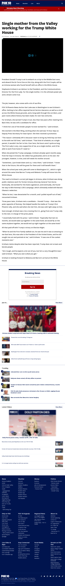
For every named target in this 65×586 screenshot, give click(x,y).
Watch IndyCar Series (56, 557)
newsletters (62, 576)
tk (53, 576)
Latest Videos (7, 407)
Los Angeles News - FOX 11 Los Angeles (39, 516)
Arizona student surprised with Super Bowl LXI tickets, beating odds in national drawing (30, 333)
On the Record (22, 529)
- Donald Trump (55, 491)
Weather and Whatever (24, 535)
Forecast (20, 481)
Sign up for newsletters (24, 548)
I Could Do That (22, 527)
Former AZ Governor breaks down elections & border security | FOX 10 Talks (21, 449)
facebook (41, 576)
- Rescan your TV (55, 531)
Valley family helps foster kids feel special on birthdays (15, 456)
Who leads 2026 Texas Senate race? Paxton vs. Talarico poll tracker (28, 344)
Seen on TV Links (6, 504)
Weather (21, 479)
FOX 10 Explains (6, 487)
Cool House (5, 523)
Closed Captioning (55, 518)
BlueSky (36, 556)
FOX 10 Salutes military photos (24, 551)
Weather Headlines (23, 485)
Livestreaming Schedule (8, 550)
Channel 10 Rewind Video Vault (7, 520)
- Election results (55, 483)
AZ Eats (20, 516)
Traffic (3, 507)
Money (36, 479)
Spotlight (4, 536)
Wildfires (20, 487)
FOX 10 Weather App (7, 554)
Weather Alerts (22, 491)
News (4, 479)
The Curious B (21, 520)
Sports (3, 505)
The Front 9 (21, 523)
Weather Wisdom (22, 496)
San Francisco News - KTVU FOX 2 (40, 520)
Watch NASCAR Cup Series (56, 554)
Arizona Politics (54, 485)
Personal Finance (38, 487)
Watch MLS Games (55, 568)
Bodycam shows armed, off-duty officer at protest (26, 378)
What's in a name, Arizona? (22, 537)
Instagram (37, 548)
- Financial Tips (38, 489)
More (38, 3)
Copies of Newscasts (56, 521)
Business (36, 481)
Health (3, 489)
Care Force (5, 518)
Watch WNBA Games (56, 566)
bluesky (56, 576)
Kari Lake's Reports (14, 36)
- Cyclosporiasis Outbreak (6, 491)
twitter (44, 576)
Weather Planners (22, 489)
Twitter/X (36, 552)
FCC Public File (54, 525)
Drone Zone (5, 525)
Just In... (5, 303)
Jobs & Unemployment (40, 485)
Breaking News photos (24, 554)
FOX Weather (21, 498)
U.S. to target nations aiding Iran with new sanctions (15, 463)
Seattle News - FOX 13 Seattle (40, 523)
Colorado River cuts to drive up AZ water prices (25, 372)
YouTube (36, 545)
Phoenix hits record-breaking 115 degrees (21, 337)
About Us (54, 514)
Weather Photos (22, 494)
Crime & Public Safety (7, 485)
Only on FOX (6, 514)
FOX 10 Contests (22, 545)
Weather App (21, 492)
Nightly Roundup (6, 500)
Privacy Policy (34, 294)
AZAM (3, 483)
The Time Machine (23, 531)
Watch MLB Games (56, 552)
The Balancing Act (22, 518)
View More (59, 303)
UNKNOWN (21, 533)
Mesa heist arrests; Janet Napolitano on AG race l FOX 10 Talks (17, 441)
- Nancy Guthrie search (8, 532)
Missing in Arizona (6, 531)
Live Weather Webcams (8, 548)
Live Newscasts (6, 547)
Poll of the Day (6, 502)
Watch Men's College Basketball (56, 559)
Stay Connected (23, 543)
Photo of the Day (22, 556)
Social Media (38, 543)
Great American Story (23, 525)
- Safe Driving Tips (6, 509)
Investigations (5, 527)
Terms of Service (33, 296)
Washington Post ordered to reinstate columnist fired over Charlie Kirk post (30, 351)
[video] (32, 423)
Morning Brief (5, 498)
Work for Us (54, 533)
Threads (36, 554)
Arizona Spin (5, 516)
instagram (47, 576)
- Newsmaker (54, 487)
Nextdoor (36, 558)
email (59, 576)
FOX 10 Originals (24, 514)
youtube (50, 576)
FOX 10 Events (22, 547)
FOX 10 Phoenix (5, 36)
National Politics (55, 489)
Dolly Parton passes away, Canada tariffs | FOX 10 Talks (20, 437)
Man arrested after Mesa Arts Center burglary (25, 397)
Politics (53, 479)
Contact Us (53, 520)
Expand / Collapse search (62, 3)
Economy (36, 483)
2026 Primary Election (56, 481)
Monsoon (20, 483)
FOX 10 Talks (21, 521)
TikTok (36, 547)
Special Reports (6, 534)
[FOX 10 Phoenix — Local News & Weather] (7, 3)
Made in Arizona (6, 529)
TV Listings (53, 529)
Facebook (36, 550)
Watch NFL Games (55, 547)
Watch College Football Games (57, 549)
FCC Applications (55, 523)
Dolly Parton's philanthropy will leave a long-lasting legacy (26, 359)
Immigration (5, 494)
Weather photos (22, 558)
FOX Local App (5, 552)
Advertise (53, 516)
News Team (54, 527)
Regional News (39, 514)
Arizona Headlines (6, 481)
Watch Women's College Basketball (55, 563)
